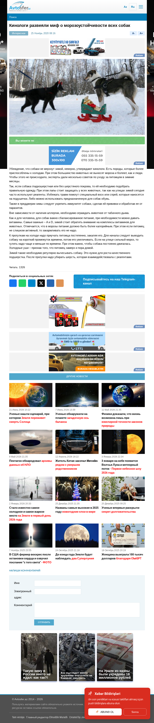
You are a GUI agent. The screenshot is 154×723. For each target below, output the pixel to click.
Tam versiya (18, 717)
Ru (133, 6)
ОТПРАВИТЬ (44, 622)
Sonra (135, 711)
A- (133, 33)
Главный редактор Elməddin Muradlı (46, 717)
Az (125, 6)
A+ (141, 33)
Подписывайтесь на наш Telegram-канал (109, 281)
